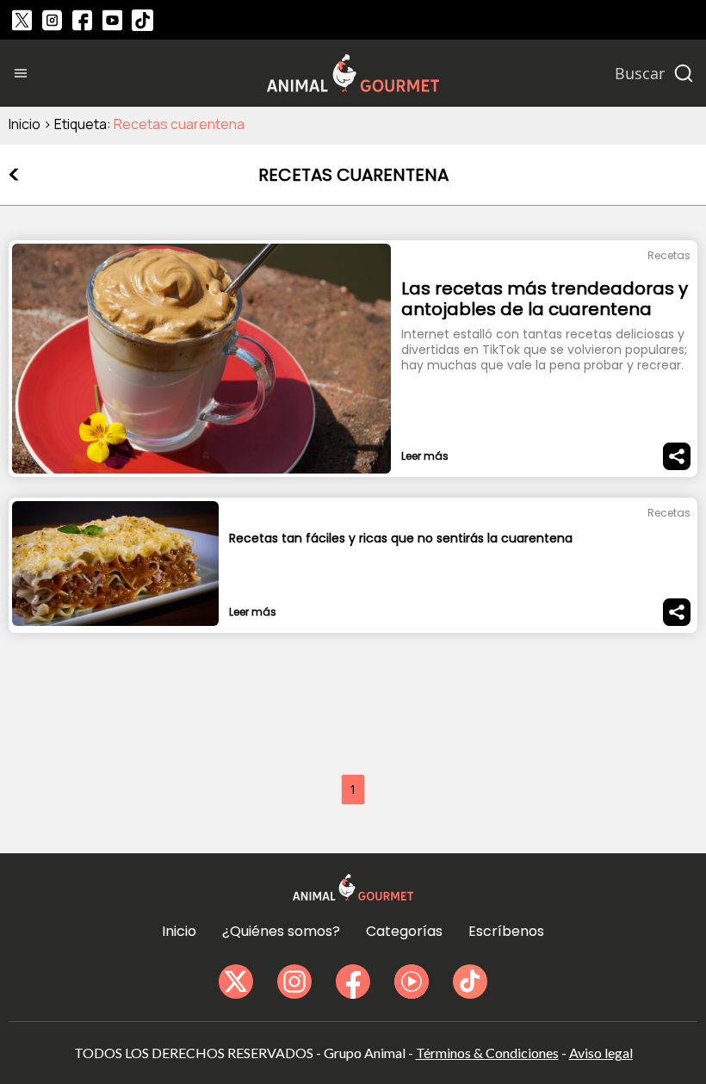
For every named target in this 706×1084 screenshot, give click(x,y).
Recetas (669, 255)
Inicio (24, 124)
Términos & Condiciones (487, 1052)
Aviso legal (601, 1052)
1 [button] (353, 789)
